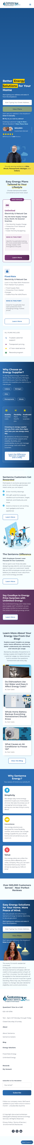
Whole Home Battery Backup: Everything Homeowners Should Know (16, 715)
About (5, 1027)
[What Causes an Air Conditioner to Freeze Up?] (17, 733)
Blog (4, 1042)
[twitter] (17, 1131)
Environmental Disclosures (13, 1124)
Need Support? (27, 1142)
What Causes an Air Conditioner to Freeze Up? (16, 746)
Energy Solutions (9, 1047)
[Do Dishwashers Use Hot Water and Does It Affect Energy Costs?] (17, 671)
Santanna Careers (9, 1037)
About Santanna (9, 1033)
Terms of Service (19, 1122)
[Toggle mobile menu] (30, 3)
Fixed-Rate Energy (9, 1054)
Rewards (6, 1066)
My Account (7, 1069)
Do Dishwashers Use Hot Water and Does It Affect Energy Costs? (16, 684)
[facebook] (13, 1131)
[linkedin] (20, 1131)
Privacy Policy (8, 1122)
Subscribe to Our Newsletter (12, 1080)
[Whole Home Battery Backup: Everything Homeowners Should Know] (17, 701)
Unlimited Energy (9, 1057)
